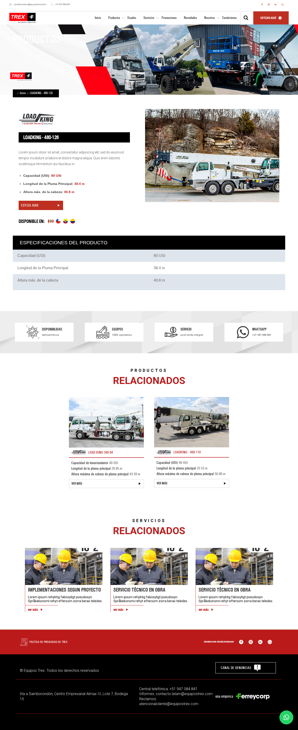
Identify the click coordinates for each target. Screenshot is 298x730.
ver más (33, 610)
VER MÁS (76, 484)
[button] (286, 717)
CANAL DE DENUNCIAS (236, 667)
